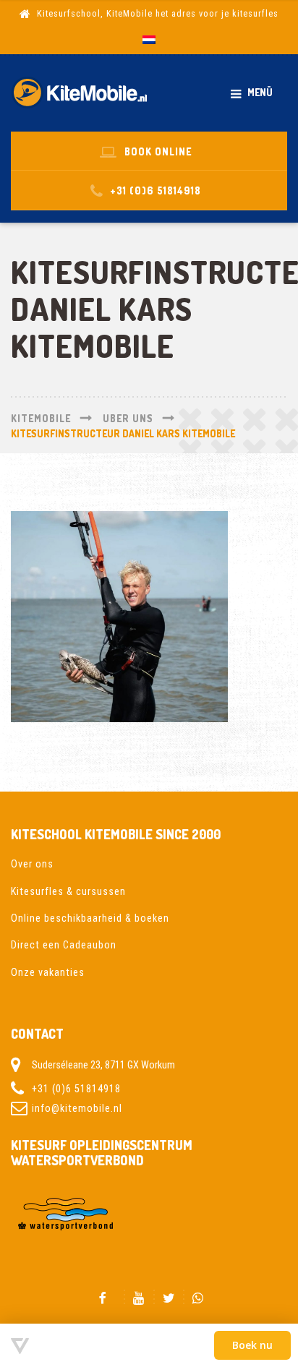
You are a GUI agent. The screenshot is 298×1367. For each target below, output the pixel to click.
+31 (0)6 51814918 (76, 1088)
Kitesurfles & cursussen (68, 891)
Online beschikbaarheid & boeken (90, 918)
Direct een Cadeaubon (63, 945)
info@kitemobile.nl (77, 1107)
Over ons (32, 864)
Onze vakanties (48, 972)
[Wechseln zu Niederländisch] (149, 40)
